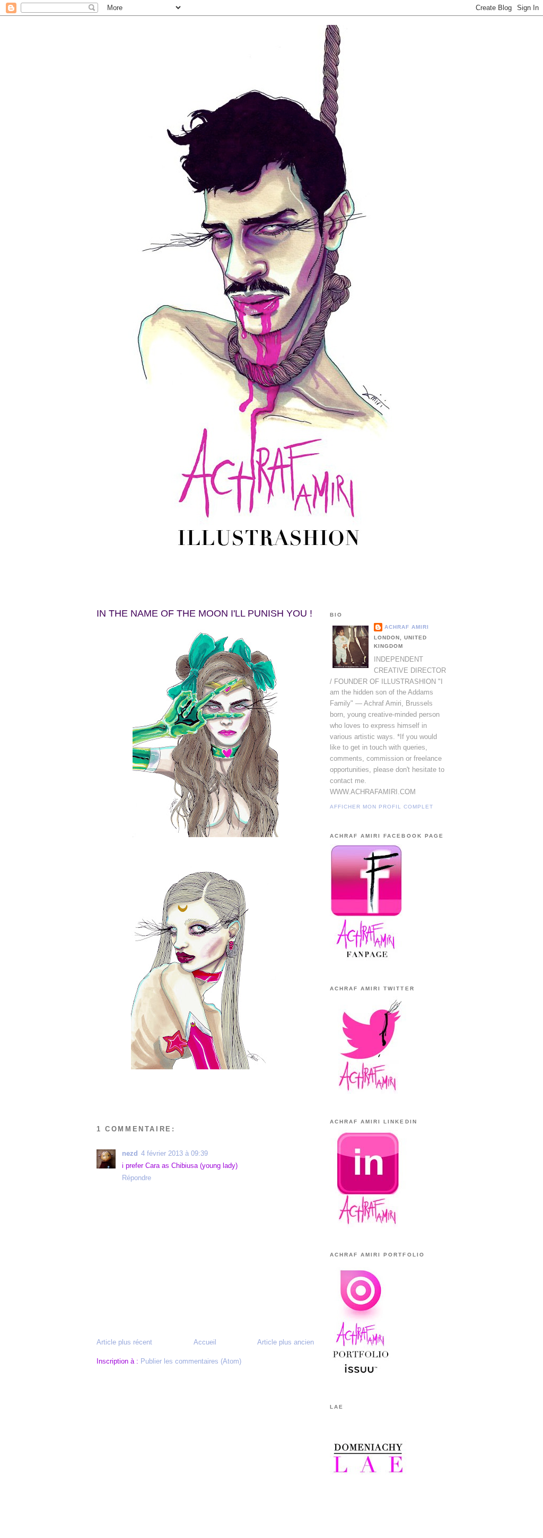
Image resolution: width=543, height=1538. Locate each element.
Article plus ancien (285, 1342)
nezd (130, 1153)
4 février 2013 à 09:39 (174, 1153)
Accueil (205, 1342)
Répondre (136, 1178)
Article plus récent (124, 1342)
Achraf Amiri (406, 627)
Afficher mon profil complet (381, 807)
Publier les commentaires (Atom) (191, 1361)
